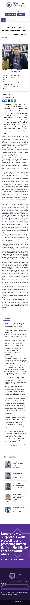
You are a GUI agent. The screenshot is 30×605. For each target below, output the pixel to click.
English (11, 11)
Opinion (8, 267)
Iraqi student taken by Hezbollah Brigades (18, 474)
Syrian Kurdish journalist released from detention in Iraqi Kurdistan (18, 463)
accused (11, 210)
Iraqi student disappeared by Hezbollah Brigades (19, 484)
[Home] (12, 4)
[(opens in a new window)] (20, 4)
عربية (18, 11)
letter (10, 186)
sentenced (25, 286)
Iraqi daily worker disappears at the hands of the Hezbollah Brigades (18, 497)
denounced (4, 216)
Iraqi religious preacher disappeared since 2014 (18, 508)
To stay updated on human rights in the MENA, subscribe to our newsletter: (15, 582)
